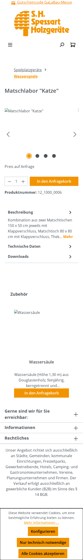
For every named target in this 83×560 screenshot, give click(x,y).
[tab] (40, 224)
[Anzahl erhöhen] (23, 181)
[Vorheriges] (8, 134)
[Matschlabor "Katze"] (41, 134)
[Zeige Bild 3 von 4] (45, 156)
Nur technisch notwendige (43, 542)
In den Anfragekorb (54, 181)
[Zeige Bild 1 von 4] (29, 156)
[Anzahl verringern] (9, 181)
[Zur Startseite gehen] (41, 23)
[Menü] (10, 44)
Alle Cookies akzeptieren (42, 553)
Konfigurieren (43, 531)
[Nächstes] (74, 134)
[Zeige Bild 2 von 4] (37, 156)
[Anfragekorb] (72, 44)
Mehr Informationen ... (41, 522)
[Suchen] (61, 44)
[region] (41, 134)
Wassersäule (41, 362)
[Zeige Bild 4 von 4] (54, 156)
